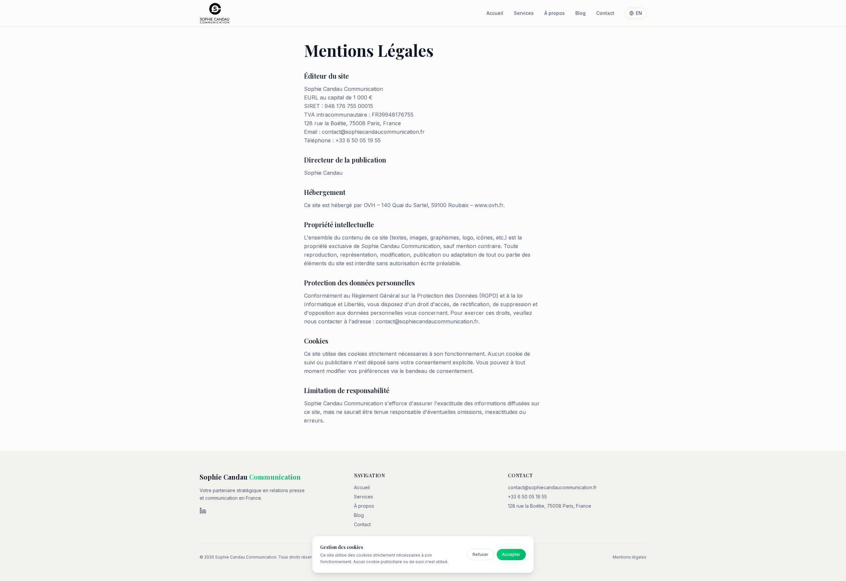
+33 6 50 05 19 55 (527, 496)
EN (639, 13)
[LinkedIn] (203, 510)
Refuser (480, 554)
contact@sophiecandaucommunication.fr (552, 487)
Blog (580, 13)
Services (524, 13)
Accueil (494, 13)
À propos (554, 13)
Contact (605, 13)
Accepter (511, 554)
